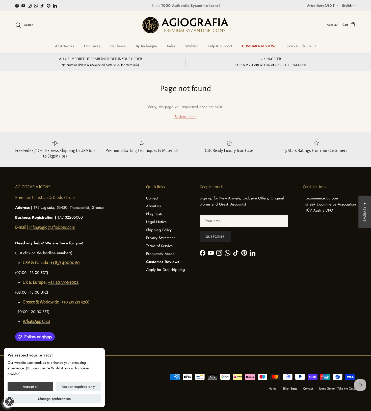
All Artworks (64, 45)
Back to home (186, 116)
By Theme (118, 45)
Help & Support (220, 45)
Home (272, 388)
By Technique (146, 45)
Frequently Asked (160, 253)
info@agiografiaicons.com (52, 227)
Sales (171, 45)
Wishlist (191, 45)
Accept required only (78, 386)
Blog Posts (154, 214)
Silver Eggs (289, 388)
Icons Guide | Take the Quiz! (337, 388)
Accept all (30, 386)
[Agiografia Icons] (185, 25)
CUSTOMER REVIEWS (259, 45)
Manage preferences (54, 398)
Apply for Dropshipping (165, 269)
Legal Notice (156, 222)
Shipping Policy (159, 230)
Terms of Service (159, 246)
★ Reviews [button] (364, 212)
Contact (152, 198)
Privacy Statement (160, 238)
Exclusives (92, 45)
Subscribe (215, 236)
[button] (9, 401)
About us (153, 206)
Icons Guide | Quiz (301, 45)
